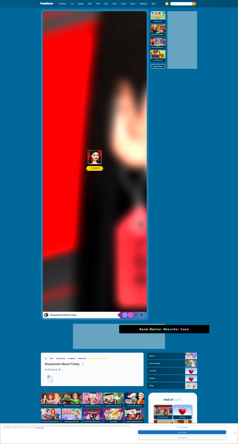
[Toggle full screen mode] (141, 315)
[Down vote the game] (130, 315)
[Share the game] (136, 315)
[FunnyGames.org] (46, 358)
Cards (114, 3)
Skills (98, 3)
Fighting (80, 3)
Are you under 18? (183, 438)
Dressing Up (60, 358)
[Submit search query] (194, 3)
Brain (90, 3)
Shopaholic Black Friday (98, 358)
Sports (133, 3)
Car (72, 3)
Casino (123, 3)
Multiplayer (143, 3)
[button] (167, 3)
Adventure (62, 3)
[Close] (235, 433)
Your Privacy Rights (182, 427)
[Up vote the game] (125, 315)
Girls (106, 3)
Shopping (71, 358)
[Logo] (47, 3)
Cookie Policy (40, 428)
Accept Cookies (182, 432)
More (153, 3)
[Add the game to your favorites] (83, 364)
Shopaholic (82, 358)
